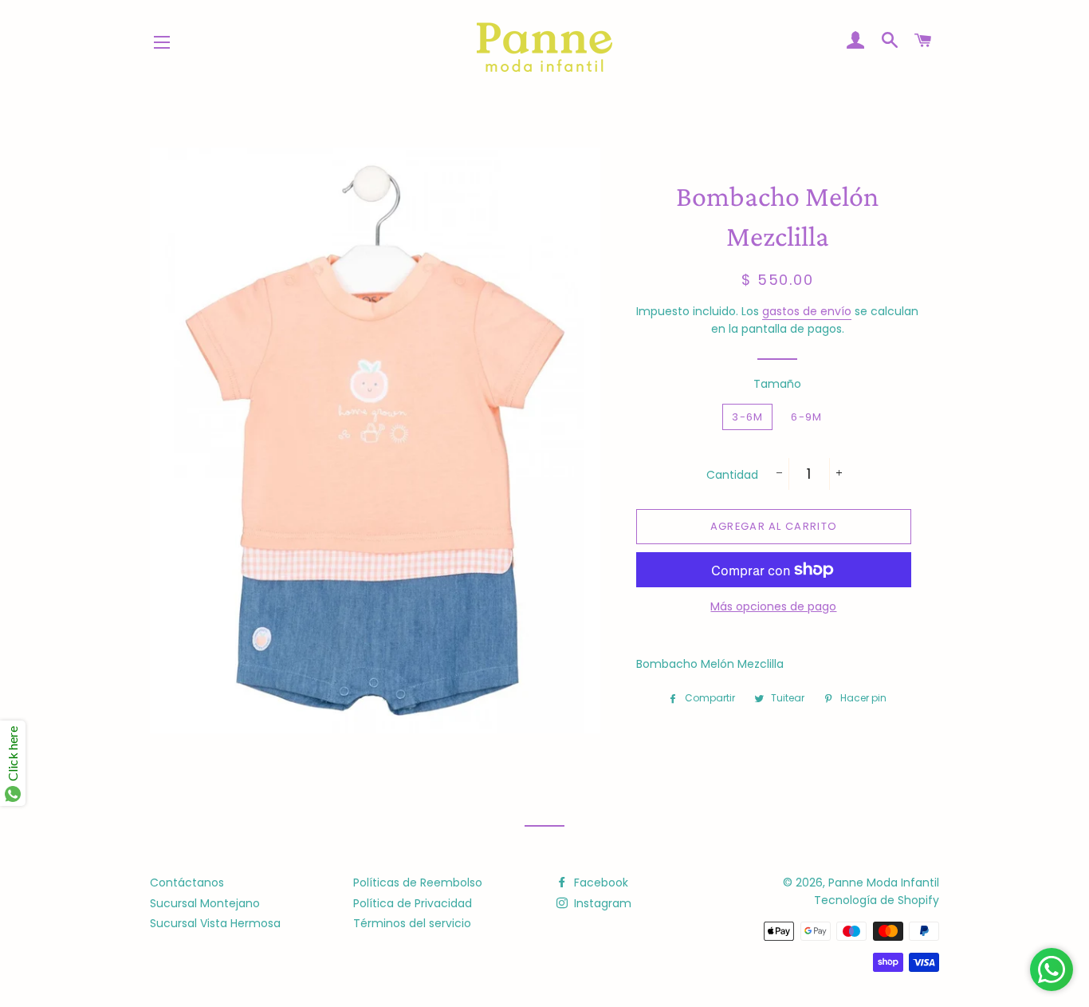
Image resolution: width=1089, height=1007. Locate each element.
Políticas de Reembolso (417, 883)
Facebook (599, 883)
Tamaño (777, 384)
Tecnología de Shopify (876, 900)
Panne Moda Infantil (883, 883)
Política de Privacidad (412, 903)
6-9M (806, 417)
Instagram (601, 903)
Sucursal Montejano (205, 903)
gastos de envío (806, 311)
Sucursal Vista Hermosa (215, 923)
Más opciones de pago (773, 606)
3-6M (747, 417)
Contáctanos (187, 883)
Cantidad (732, 475)
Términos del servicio (412, 923)
